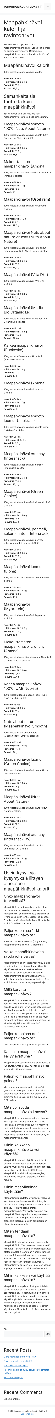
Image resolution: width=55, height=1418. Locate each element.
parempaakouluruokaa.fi (23, 6)
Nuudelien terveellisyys (16, 1365)
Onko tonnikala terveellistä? (18, 1361)
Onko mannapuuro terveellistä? (20, 1356)
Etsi (6, 1329)
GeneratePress (27, 1414)
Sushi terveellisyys (13, 1377)
